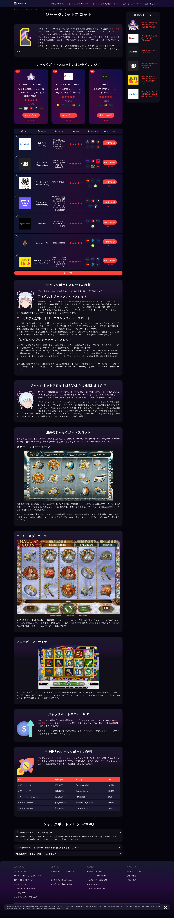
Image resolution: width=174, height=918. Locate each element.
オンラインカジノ (58, 3)
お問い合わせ (131, 875)
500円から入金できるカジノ (24, 888)
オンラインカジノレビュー (147, 3)
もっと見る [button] (68, 273)
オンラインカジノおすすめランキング (28, 875)
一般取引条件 (131, 880)
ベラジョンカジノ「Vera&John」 (63, 871)
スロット (55, 291)
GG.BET (53, 875)
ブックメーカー (20, 871)
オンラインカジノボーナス (79, 3)
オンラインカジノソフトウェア (25, 897)
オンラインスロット (52, 9)
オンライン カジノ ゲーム (123, 3)
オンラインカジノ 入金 (101, 3)
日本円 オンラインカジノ (23, 880)
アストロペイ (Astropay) (96, 888)
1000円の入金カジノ (94, 871)
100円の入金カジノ (21, 892)
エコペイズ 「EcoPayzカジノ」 (98, 875)
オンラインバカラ (20, 884)
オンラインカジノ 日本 (20, 9)
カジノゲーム (72, 413)
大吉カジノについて (133, 871)
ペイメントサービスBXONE (97, 880)
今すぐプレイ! (31, 115)
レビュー (31, 120)
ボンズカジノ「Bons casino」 (62, 884)
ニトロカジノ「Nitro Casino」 (62, 880)
